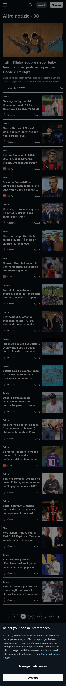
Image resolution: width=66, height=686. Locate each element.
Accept (33, 677)
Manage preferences (33, 666)
